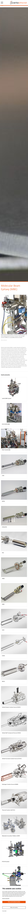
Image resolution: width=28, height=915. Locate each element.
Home (2, 5)
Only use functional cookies (14, 901)
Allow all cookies (14, 907)
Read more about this (5, 898)
